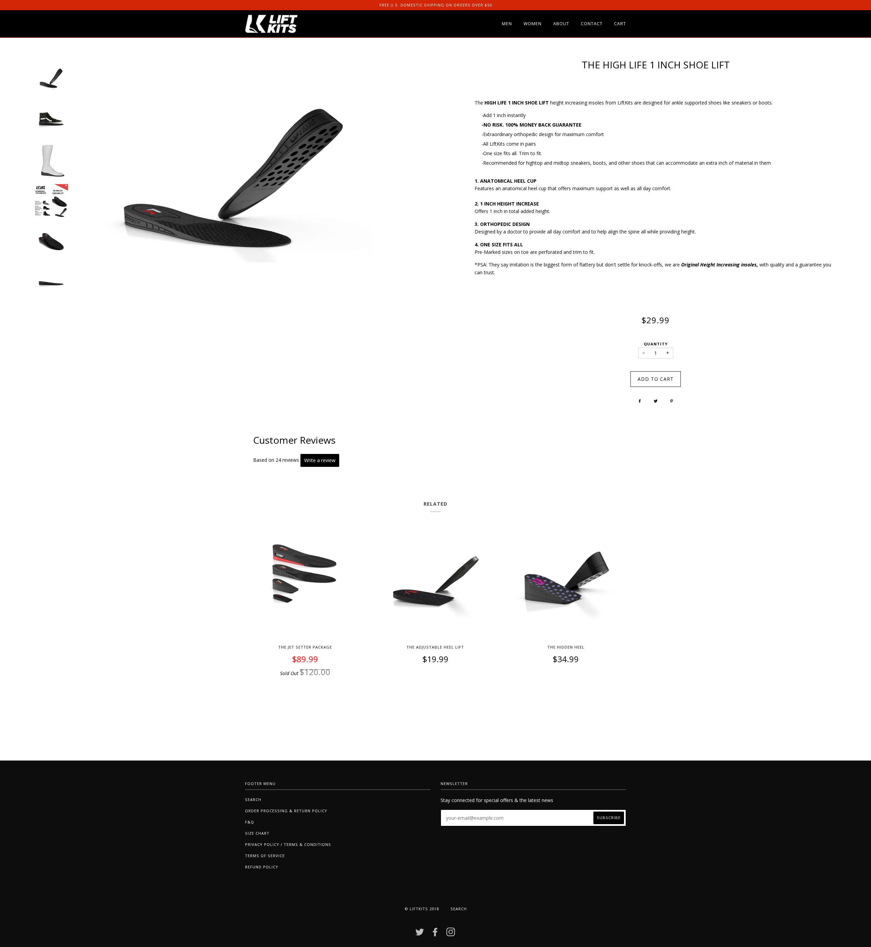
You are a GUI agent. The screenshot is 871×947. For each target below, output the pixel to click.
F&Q (249, 821)
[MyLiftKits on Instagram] (451, 933)
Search (253, 799)
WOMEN (533, 24)
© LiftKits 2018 (422, 908)
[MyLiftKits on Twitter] (419, 933)
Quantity (656, 343)
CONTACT (592, 24)
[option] (51, 79)
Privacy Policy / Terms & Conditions (288, 844)
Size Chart (257, 833)
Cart (620, 24)
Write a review (319, 460)
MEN (507, 24)
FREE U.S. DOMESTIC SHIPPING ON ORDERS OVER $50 (435, 4)
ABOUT (561, 24)
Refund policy (261, 866)
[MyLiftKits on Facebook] (435, 933)
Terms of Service (265, 855)
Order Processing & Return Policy (286, 810)
